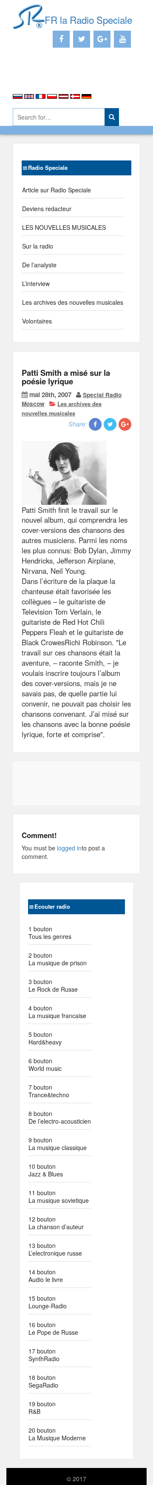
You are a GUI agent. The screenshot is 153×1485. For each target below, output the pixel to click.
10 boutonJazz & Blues (45, 1170)
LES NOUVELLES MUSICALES (64, 227)
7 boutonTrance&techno (48, 1091)
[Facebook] (61, 39)
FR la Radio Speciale (88, 19)
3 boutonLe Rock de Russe (53, 985)
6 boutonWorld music (45, 1064)
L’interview (36, 283)
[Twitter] (81, 39)
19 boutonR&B (42, 1407)
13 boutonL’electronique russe (55, 1249)
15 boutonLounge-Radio (47, 1302)
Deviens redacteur (46, 208)
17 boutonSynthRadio (44, 1355)
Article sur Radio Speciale (56, 190)
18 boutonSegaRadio (43, 1381)
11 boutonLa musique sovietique (58, 1196)
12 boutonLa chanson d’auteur (56, 1223)
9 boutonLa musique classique (57, 1144)
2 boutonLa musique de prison (57, 959)
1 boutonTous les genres (49, 932)
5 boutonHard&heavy (45, 1038)
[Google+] (102, 39)
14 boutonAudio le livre (45, 1276)
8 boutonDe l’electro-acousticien (59, 1117)
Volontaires (37, 321)
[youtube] (122, 39)
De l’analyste (39, 264)
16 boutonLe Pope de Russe (53, 1328)
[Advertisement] (62, 76)
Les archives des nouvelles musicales (72, 302)
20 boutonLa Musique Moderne (57, 1434)
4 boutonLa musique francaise (57, 1012)
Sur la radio (37, 246)
